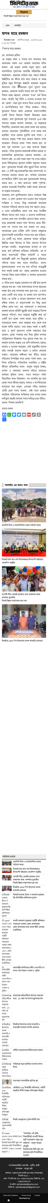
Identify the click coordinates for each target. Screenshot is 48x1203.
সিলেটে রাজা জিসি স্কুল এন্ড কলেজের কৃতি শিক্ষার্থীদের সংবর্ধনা (33, 1144)
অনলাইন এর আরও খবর (16, 485)
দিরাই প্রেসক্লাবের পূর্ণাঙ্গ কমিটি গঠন (26, 1119)
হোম (7, 25)
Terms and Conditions (10, 1195)
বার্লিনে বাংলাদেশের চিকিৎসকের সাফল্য (28, 1050)
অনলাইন (17, 25)
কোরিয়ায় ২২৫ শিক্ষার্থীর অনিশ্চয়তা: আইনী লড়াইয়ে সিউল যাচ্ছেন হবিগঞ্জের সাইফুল (29, 1089)
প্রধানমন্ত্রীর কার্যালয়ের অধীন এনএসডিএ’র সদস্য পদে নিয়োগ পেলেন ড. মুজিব (28, 969)
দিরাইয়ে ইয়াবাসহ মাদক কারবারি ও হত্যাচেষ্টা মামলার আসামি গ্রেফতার (26, 1026)
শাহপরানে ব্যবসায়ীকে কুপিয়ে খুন (26, 1080)
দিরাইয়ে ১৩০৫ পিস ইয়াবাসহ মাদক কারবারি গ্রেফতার (22, 640)
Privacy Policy (26, 1195)
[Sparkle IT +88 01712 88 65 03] (24, 1200)
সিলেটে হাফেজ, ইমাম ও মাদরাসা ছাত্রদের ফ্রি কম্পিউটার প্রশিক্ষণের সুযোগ (28, 896)
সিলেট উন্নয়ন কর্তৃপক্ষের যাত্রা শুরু (26, 879)
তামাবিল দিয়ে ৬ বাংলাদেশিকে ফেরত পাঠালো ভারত (21, 525)
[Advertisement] (24, 454)
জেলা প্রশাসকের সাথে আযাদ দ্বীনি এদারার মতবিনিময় (29, 925)
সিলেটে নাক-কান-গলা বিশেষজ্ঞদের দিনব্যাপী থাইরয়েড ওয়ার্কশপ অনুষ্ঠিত (27, 870)
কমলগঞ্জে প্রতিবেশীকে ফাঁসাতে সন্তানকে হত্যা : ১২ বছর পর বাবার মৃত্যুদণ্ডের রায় (28, 997)
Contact (37, 1195)
